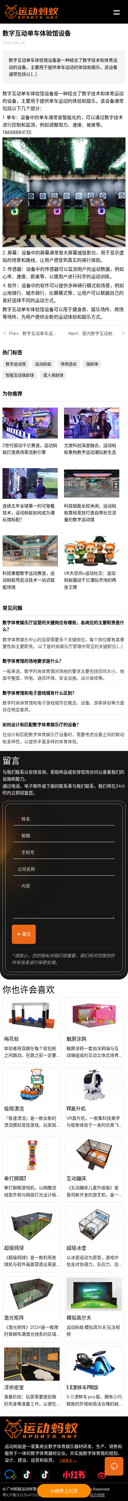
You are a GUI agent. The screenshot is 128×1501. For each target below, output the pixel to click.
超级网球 (32, 1239)
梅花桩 (32, 1030)
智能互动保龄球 (20, 375)
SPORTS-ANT (31, 11)
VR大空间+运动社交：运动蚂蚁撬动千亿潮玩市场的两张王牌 (95, 562)
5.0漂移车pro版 (94, 1379)
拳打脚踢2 (32, 1170)
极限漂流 (32, 1100)
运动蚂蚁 (43, 363)
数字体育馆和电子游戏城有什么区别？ (64, 701)
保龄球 (92, 363)
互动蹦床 (94, 1170)
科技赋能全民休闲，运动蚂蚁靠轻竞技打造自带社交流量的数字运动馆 (95, 495)
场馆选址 (68, 363)
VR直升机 (94, 1100)
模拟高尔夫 (94, 1309)
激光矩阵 (32, 1309)
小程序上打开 (64, 1491)
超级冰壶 (94, 1239)
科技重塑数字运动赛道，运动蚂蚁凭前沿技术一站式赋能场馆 (33, 562)
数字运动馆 (15, 363)
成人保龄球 (53, 375)
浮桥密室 (32, 1379)
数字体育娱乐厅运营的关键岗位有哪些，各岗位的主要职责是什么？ (64, 635)
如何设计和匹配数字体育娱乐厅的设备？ (64, 733)
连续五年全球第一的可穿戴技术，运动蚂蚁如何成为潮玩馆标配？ (33, 495)
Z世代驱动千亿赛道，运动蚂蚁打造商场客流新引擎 (33, 431)
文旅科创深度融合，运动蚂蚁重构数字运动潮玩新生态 (95, 431)
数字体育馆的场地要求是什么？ (64, 669)
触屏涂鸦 (94, 1030)
